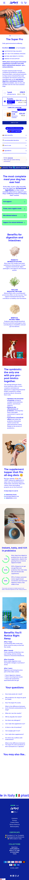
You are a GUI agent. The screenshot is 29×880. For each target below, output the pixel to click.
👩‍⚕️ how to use (6, 145)
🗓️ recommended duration (10, 140)
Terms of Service (14, 824)
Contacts (14, 818)
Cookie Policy (14, 822)
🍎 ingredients (6, 150)
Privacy (14, 820)
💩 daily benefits (7, 135)
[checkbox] (14, 114)
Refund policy (14, 826)
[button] (14, 93)
